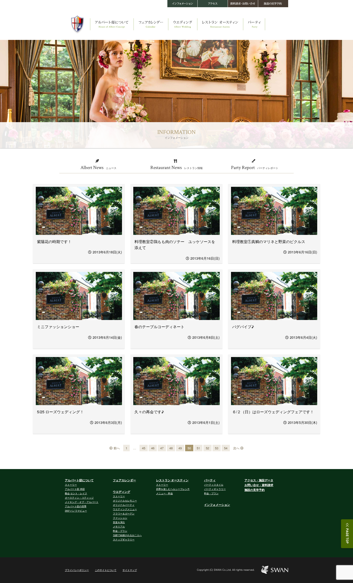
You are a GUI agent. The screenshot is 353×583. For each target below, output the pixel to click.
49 (180, 448)
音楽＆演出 (119, 522)
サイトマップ (129, 570)
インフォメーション (217, 504)
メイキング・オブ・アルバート (81, 502)
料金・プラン (120, 531)
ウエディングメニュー (125, 509)
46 (152, 448)
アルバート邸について (79, 480)
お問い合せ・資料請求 (258, 485)
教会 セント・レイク (76, 493)
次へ (236, 448)
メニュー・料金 (164, 493)
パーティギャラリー (215, 489)
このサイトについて (105, 570)
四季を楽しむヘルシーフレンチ (173, 489)
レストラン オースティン (172, 480)
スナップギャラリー (123, 539)
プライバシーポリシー (77, 570)
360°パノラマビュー (76, 510)
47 (162, 448)
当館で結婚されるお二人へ (127, 535)
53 (216, 448)
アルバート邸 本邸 (75, 489)
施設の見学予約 (254, 490)
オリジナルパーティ (123, 505)
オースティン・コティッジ (79, 497)
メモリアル (119, 526)
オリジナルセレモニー (125, 500)
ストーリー (71, 484)
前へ (116, 448)
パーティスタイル (213, 484)
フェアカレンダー (124, 480)
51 (198, 448)
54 (225, 448)
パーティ (210, 480)
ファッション (120, 518)
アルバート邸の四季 (75, 506)
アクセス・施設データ (258, 480)
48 (171, 448)
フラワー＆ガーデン (123, 513)
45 (143, 448)
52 (207, 448)
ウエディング (121, 491)
